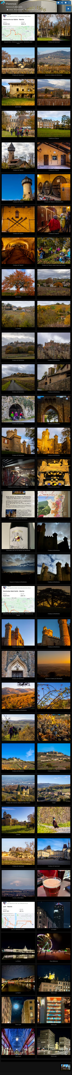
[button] (4, 1071)
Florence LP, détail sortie (14, 7)
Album (11, 9)
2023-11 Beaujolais (33, 9)
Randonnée (20, 9)
